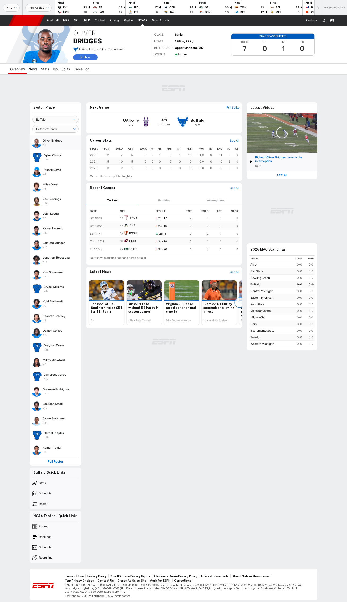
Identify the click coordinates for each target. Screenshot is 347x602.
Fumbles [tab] (164, 200)
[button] (324, 20)
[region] (169, 158)
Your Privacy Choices (79, 580)
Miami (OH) (257, 317)
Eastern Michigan (261, 297)
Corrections (182, 580)
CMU (132, 241)
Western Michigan (262, 344)
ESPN (26, 20)
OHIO (133, 249)
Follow (85, 57)
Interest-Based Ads (215, 576)
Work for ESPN (160, 580)
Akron (254, 264)
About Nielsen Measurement (252, 576)
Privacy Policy (96, 576)
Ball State (256, 271)
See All (282, 175)
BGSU (133, 233)
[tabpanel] (164, 229)
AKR (132, 225)
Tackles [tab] (112, 200)
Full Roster (55, 461)
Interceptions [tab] (216, 200)
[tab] (112, 200)
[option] (106, 302)
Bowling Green (260, 278)
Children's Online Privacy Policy (175, 576)
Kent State (257, 304)
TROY (133, 217)
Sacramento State (262, 330)
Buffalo (255, 284)
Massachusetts (260, 311)
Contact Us (106, 580)
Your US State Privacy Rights (130, 576)
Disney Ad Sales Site (132, 580)
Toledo (254, 337)
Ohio (253, 324)
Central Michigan (261, 291)
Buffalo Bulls (87, 49)
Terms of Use (74, 576)
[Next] (318, 7)
